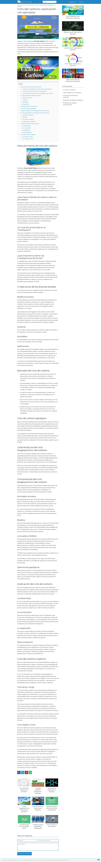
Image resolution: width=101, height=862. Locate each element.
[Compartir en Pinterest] (26, 772)
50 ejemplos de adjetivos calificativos (73, 100)
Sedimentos (26, 104)
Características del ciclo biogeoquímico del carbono (35, 110)
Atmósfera (25, 102)
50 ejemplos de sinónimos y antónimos (70, 96)
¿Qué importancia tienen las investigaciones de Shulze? (38, 93)
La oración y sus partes (69, 89)
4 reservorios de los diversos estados (31, 95)
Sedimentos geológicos (29, 121)
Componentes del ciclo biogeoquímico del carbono (35, 113)
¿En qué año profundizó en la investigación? (35, 91)
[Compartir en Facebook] (19, 772)
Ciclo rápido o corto (28, 138)
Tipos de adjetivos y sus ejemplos (72, 92)
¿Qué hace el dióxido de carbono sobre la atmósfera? (37, 89)
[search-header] (55, 2)
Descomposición (27, 132)
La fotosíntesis (26, 126)
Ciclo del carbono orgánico (28, 134)
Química (37, 5)
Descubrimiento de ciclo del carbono (31, 87)
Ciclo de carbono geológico (28, 108)
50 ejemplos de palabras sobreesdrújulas (69, 103)
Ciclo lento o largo (28, 136)
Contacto (81, 2)
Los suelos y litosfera (28, 119)
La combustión (27, 128)
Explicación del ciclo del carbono (30, 123)
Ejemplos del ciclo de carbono (29, 106)
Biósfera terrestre (27, 97)
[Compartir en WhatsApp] (30, 772)
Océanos (25, 99)
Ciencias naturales (30, 5)
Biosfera (25, 117)
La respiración (26, 130)
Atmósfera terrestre (28, 115)
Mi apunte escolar (21, 5)
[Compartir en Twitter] (22, 772)
